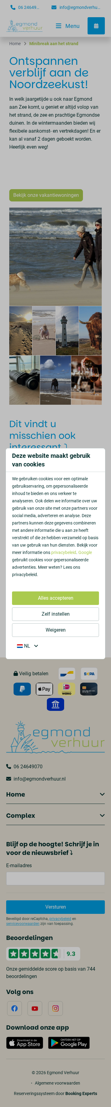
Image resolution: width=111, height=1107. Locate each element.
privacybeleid (63, 552)
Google (85, 552)
